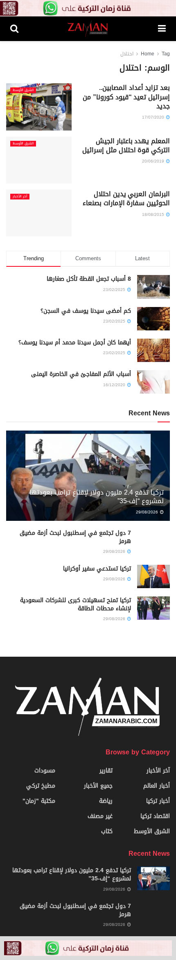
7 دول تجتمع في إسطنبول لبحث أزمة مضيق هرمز (75, 537)
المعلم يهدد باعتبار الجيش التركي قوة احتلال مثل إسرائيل (126, 145)
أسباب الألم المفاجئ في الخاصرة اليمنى (81, 374)
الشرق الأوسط (23, 90)
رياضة (106, 800)
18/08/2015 (153, 214)
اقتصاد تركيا (155, 816)
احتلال (126, 53)
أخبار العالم (156, 785)
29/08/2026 (147, 512)
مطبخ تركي (40, 785)
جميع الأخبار (98, 785)
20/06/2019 (153, 161)
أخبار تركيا (158, 800)
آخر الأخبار (20, 196)
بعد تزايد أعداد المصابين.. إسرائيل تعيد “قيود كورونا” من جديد (126, 96)
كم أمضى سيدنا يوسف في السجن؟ (86, 310)
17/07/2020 (153, 117)
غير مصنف (100, 816)
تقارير (106, 770)
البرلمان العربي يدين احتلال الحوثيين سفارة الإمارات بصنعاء (126, 198)
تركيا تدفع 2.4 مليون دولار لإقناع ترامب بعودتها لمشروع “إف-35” (96, 496)
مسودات (44, 770)
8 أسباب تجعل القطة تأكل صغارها (89, 278)
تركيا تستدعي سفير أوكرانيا (97, 568)
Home (147, 53)
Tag (166, 53)
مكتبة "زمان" (39, 800)
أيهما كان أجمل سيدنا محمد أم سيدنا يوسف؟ (74, 342)
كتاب (107, 831)
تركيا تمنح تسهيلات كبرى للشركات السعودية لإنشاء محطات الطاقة (75, 604)
